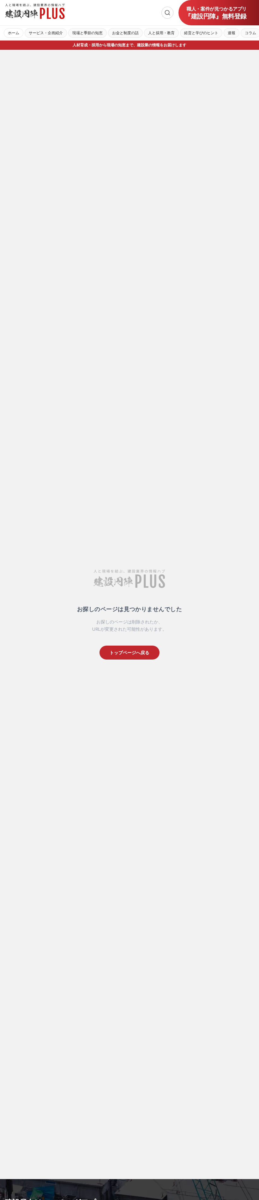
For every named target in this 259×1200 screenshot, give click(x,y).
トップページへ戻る (129, 652)
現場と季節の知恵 (87, 32)
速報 (231, 32)
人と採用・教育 (161, 32)
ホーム (13, 32)
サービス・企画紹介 (46, 32)
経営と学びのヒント (201, 32)
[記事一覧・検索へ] (167, 13)
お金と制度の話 (125, 32)
